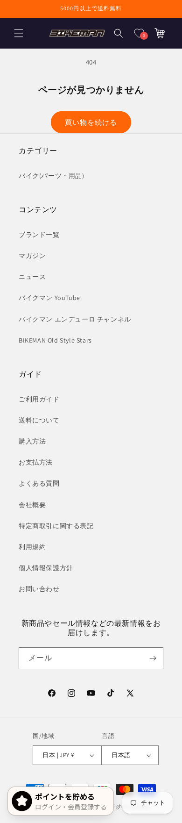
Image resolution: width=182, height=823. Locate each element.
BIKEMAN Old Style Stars (55, 340)
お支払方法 (36, 462)
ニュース (32, 276)
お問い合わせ (39, 589)
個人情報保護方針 (46, 568)
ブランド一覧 (39, 234)
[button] (18, 33)
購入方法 (32, 441)
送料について (39, 420)
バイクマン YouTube (49, 297)
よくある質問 (39, 483)
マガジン (32, 255)
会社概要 (32, 505)
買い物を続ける (91, 122)
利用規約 (32, 547)
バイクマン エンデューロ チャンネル (75, 319)
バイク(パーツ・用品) (51, 176)
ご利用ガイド (39, 399)
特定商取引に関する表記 (56, 526)
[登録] (152, 658)
